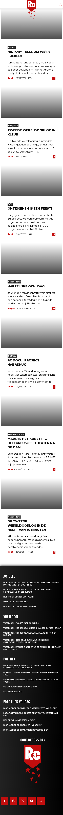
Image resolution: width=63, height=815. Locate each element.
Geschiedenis (14, 282)
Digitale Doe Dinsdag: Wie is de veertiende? (25, 730)
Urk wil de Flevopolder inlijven (19, 607)
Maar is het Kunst (16, 434)
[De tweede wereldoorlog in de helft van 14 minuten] (31, 493)
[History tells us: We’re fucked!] (31, 23)
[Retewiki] (41, 801)
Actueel (11, 47)
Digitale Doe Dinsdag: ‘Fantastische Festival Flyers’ (30, 708)
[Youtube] (32, 801)
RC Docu (12, 356)
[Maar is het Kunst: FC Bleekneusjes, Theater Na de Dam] (31, 410)
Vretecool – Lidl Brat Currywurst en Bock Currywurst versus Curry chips (26, 641)
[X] (22, 801)
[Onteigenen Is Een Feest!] (31, 180)
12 (54, 78)
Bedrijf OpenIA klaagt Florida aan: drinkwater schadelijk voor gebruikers (27, 591)
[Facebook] (4, 801)
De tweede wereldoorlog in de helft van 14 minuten (27, 526)
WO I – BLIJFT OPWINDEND (15, 602)
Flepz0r (12, 308)
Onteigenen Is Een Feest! (30, 208)
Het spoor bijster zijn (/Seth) (18, 597)
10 (53, 308)
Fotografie (13, 126)
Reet (10, 78)
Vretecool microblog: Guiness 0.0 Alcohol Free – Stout (32, 628)
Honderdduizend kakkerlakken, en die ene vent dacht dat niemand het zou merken (31, 584)
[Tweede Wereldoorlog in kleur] (31, 102)
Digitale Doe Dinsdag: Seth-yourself (22, 725)
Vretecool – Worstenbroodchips (21, 623)
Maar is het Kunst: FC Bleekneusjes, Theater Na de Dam (31, 443)
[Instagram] (13, 801)
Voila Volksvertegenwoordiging (20, 687)
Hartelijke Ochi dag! (27, 286)
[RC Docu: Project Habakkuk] (31, 332)
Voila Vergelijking (12, 692)
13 (54, 234)
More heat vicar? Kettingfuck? (19, 720)
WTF (10, 204)
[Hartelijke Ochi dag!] (31, 258)
